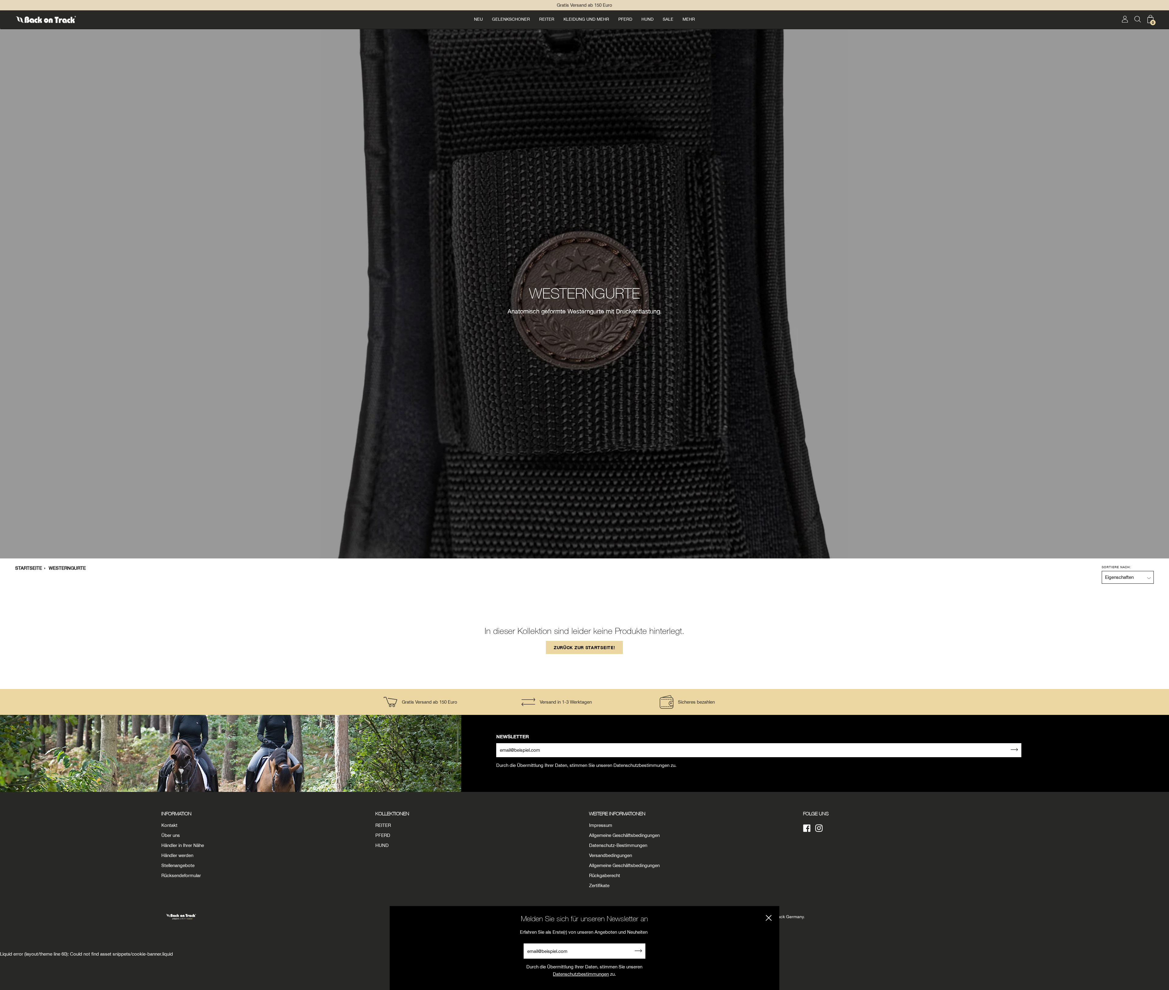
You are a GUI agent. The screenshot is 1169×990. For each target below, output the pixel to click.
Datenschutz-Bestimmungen (618, 845)
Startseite (28, 568)
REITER (546, 19)
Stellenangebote (178, 865)
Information (176, 813)
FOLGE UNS (816, 813)
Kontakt (169, 825)
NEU (478, 19)
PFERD (625, 19)
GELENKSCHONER (511, 19)
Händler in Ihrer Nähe (182, 845)
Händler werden (177, 855)
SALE (668, 19)
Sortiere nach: (1116, 567)
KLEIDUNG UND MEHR (586, 19)
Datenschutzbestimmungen (581, 974)
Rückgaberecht (604, 875)
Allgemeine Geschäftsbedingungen (624, 835)
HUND (647, 19)
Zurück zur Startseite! (584, 647)
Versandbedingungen (610, 855)
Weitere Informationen (617, 813)
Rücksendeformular (181, 875)
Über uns (170, 835)
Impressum (600, 825)
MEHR (689, 19)
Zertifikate (599, 885)
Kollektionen (392, 813)
